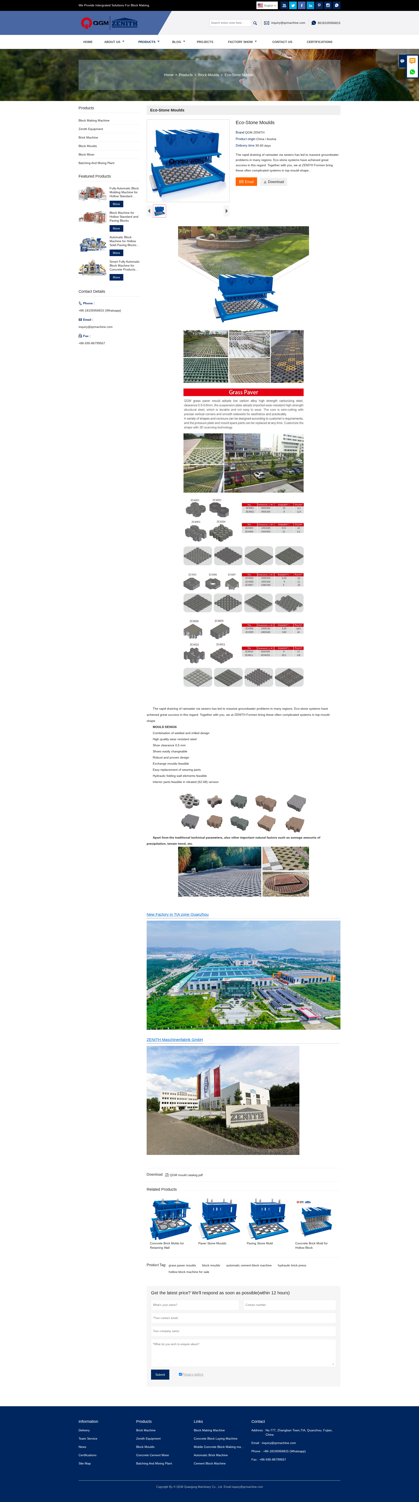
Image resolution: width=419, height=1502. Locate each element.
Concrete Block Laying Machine (215, 1438)
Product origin (246, 139)
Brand (240, 132)
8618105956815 (329, 23)
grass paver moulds (182, 1265)
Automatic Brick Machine (211, 1455)
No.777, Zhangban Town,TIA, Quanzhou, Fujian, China (299, 1432)
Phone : (256, 1451)
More (116, 204)
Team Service (88, 1438)
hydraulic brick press (292, 1265)
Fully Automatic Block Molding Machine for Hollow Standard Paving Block (124, 192)
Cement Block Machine (210, 1463)
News (82, 1447)
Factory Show (241, 42)
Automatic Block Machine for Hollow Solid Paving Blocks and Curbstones (123, 241)
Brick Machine (88, 137)
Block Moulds (208, 75)
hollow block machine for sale (189, 1272)
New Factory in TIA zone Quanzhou (178, 914)
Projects (205, 42)
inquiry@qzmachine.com (288, 22)
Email (246, 181)
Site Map (85, 1463)
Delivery (84, 1430)
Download (273, 182)
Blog (177, 42)
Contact (258, 1421)
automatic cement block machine (249, 1265)
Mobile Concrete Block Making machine (221, 1447)
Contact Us (282, 42)
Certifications (319, 42)
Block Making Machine (94, 120)
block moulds (211, 1265)
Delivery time (245, 145)
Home (88, 42)
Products (147, 42)
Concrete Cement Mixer (152, 1455)
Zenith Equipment (91, 129)
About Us (112, 42)
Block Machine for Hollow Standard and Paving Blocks (124, 216)
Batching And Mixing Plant (96, 163)
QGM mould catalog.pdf (184, 1175)
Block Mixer (86, 154)
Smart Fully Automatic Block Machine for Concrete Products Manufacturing (125, 265)
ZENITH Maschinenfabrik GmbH (175, 1040)
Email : (256, 1443)
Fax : (254, 1459)
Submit (160, 1374)
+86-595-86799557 (92, 343)
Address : (257, 1430)
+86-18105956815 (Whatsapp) (100, 310)
